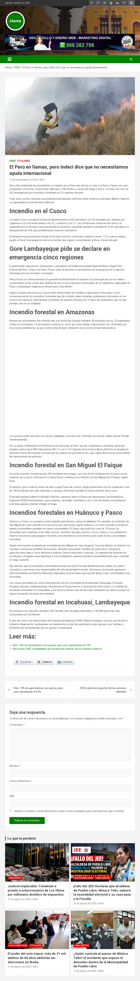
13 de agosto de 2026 (19, 966)
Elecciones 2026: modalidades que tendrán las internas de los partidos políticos (57, 648)
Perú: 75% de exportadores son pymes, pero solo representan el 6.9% (51, 645)
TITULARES (23, 161)
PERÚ (12, 161)
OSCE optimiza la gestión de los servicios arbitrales (103, 690)
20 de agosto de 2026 (85, 903)
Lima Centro (103, 878)
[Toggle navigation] (9, 59)
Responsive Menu (131, 3)
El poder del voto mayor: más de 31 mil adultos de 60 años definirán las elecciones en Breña (37, 958)
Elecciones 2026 (83, 878)
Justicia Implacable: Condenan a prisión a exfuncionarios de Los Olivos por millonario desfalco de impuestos (36, 890)
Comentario (17, 724)
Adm (42, 179)
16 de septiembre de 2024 (23, 179)
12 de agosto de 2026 (85, 971)
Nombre (14, 766)
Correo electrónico (20, 781)
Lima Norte (15, 878)
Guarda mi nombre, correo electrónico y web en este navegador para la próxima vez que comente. (69, 811)
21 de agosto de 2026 (19, 899)
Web (11, 796)
